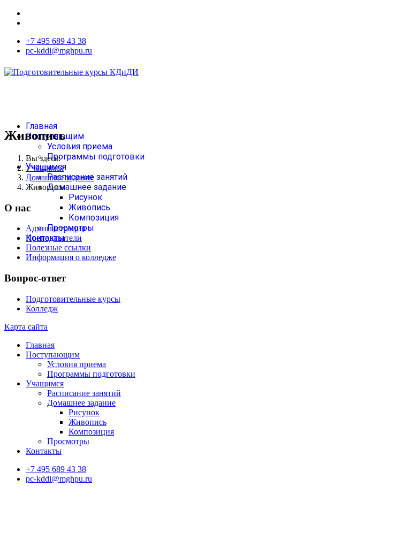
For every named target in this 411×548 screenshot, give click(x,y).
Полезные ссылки (58, 247)
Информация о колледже (71, 257)
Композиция (93, 217)
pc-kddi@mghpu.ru (59, 50)
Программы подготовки (95, 156)
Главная (41, 126)
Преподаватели (54, 237)
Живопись (89, 207)
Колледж (42, 308)
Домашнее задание (86, 187)
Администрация (55, 228)
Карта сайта (26, 326)
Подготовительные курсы (73, 298)
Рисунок (85, 197)
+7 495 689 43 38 (56, 40)
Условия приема (79, 146)
